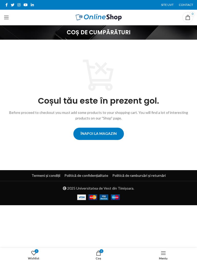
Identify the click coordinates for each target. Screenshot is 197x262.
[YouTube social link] (25, 5)
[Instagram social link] (19, 5)
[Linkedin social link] (32, 5)
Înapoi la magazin (99, 133)
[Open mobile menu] (6, 17)
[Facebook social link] (6, 5)
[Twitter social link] (12, 5)
